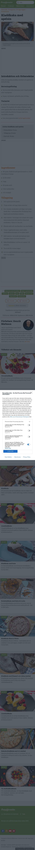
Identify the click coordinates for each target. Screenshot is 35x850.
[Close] (31, 393)
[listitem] (17, 421)
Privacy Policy (26, 457)
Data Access (17, 457)
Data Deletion (8, 457)
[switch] (28, 425)
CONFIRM (10, 451)
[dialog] (17, 425)
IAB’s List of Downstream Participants (19, 416)
